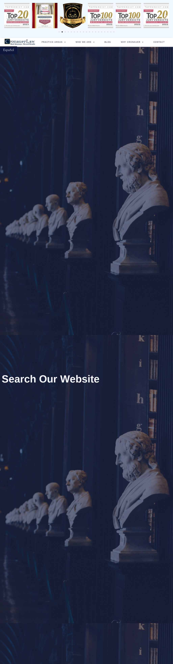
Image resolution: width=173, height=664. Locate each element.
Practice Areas (52, 42)
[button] (7, 16)
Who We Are (83, 42)
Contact (159, 42)
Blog (107, 42)
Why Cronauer (130, 42)
